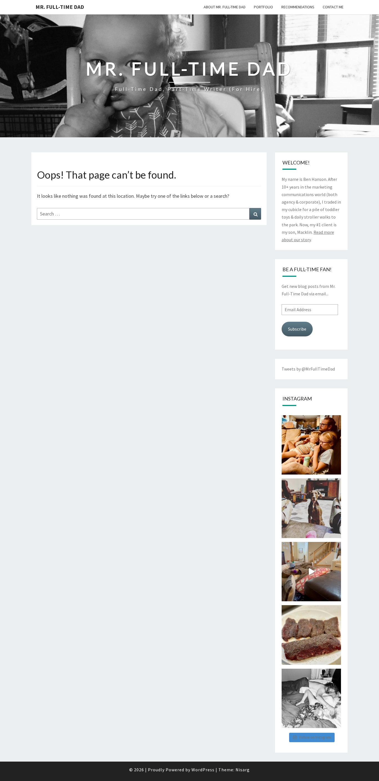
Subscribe (297, 329)
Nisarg (243, 769)
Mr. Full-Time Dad (60, 6)
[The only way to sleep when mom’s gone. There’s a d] (311, 698)
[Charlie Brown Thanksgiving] (311, 445)
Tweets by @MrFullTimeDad (308, 369)
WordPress (202, 769)
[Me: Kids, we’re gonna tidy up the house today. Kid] (311, 572)
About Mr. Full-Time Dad (225, 6)
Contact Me (333, 6)
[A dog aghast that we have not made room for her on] (311, 508)
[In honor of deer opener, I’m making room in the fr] (311, 635)
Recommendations (297, 6)
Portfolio (263, 6)
